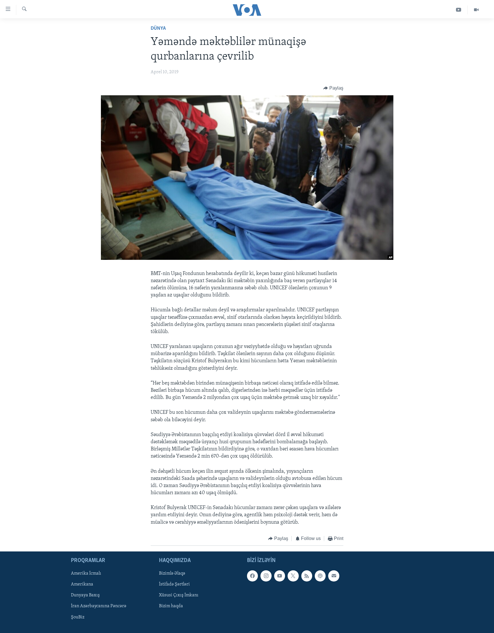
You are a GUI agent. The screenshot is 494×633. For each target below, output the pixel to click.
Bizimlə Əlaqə (172, 573)
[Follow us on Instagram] (265, 576)
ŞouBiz (77, 617)
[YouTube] (459, 9)
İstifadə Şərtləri (174, 584)
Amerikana (82, 584)
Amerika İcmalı (86, 573)
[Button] (333, 88)
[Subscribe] (333, 576)
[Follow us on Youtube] (279, 576)
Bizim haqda (171, 606)
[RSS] (306, 576)
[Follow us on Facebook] (252, 576)
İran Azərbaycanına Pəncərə (98, 606)
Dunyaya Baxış (85, 595)
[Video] (476, 9)
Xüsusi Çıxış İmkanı (178, 595)
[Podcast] (320, 576)
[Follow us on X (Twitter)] (293, 576)
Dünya (158, 28)
